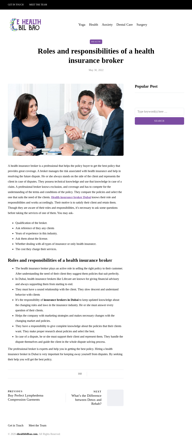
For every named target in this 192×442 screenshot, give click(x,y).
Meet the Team (38, 4)
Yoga (81, 24)
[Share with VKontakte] (116, 374)
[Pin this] (112, 374)
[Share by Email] (121, 374)
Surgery (141, 24)
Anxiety (107, 24)
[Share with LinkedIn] (107, 374)
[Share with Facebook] (93, 374)
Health (93, 24)
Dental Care (124, 24)
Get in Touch (16, 4)
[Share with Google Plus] (102, 374)
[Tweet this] (97, 374)
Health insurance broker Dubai (71, 197)
